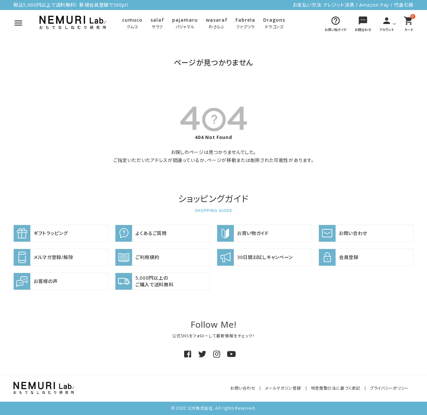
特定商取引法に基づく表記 (335, 388)
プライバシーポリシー (389, 388)
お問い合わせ (242, 388)
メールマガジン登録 (283, 388)
